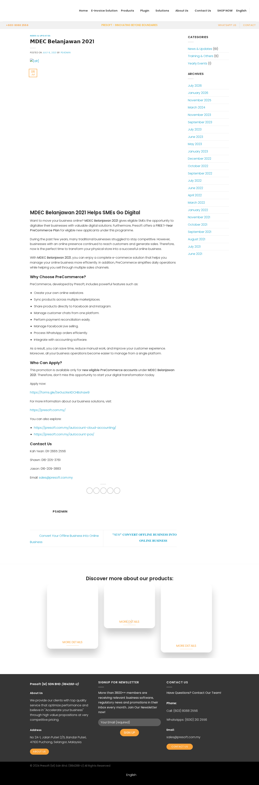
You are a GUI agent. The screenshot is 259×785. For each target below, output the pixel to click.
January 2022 (198, 210)
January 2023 (198, 151)
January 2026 (198, 93)
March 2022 (196, 202)
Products (127, 11)
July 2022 (195, 180)
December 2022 (199, 158)
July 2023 (195, 129)
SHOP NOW (225, 11)
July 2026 (195, 85)
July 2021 (194, 246)
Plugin (144, 11)
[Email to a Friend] (103, 490)
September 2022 (200, 173)
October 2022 (198, 166)
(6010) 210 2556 (196, 719)
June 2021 (195, 254)
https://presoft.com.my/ (48, 410)
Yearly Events (197, 63)
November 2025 (199, 100)
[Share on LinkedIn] (117, 490)
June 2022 (195, 188)
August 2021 (196, 239)
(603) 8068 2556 (185, 711)
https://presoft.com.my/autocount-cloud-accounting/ (75, 427)
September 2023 (200, 122)
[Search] (254, 11)
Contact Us (203, 11)
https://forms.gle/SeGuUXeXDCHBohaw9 (59, 392)
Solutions (162, 11)
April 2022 (195, 195)
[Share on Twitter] (96, 490)
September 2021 (199, 232)
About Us (181, 11)
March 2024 (196, 107)
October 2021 (197, 224)
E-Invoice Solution (104, 11)
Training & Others (200, 56)
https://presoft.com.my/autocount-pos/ (64, 434)
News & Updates (40, 35)
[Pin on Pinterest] (110, 490)
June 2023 (195, 137)
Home (83, 11)
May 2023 (195, 144)
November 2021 (199, 217)
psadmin (66, 52)
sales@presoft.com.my (183, 737)
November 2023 (199, 115)
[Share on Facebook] (89, 490)
